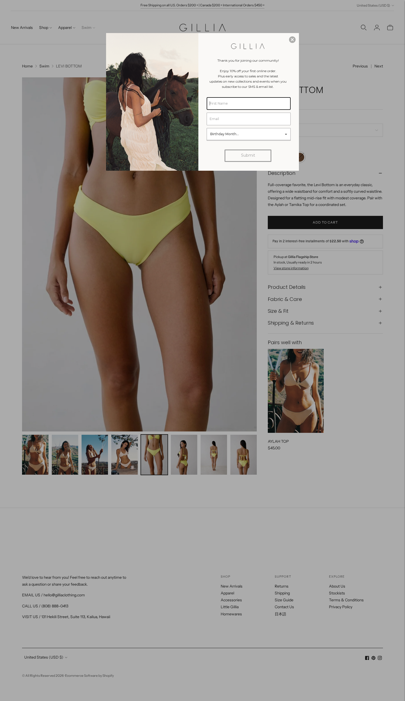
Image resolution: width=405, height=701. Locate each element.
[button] (292, 39)
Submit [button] (248, 155)
